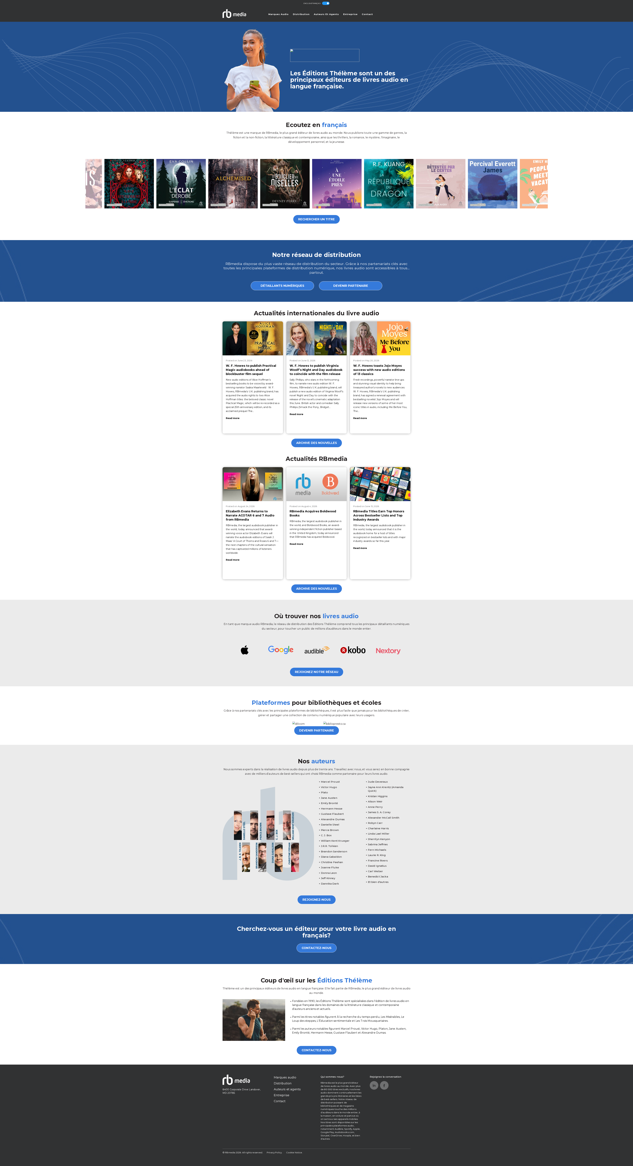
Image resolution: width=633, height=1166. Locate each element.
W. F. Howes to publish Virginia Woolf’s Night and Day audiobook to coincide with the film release (316, 370)
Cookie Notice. (294, 1152)
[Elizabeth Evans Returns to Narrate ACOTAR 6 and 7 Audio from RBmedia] (253, 484)
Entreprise (350, 14)
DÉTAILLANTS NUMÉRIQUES (282, 286)
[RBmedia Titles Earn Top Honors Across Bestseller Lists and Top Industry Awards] (380, 484)
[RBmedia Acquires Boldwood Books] (316, 484)
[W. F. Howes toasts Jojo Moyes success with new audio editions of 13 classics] (380, 338)
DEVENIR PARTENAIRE (350, 286)
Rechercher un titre (316, 219)
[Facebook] (384, 1085)
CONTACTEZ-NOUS (317, 948)
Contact (367, 14)
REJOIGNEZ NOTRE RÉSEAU (316, 672)
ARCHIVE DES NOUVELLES (316, 443)
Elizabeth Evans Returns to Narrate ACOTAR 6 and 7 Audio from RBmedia (250, 515)
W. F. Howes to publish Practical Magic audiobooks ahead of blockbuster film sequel (251, 370)
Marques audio (278, 14)
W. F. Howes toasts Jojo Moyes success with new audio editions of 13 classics (379, 370)
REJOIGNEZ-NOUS (316, 900)
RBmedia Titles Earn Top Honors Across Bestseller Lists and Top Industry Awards (378, 515)
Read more (233, 418)
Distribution (301, 14)
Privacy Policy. (274, 1152)
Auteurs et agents (326, 14)
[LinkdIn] (374, 1085)
